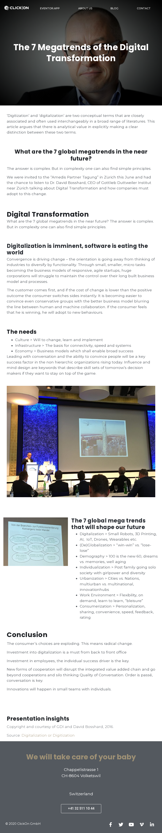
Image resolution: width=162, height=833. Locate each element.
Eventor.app (50, 8)
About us (85, 8)
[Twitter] (121, 824)
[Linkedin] (152, 824)
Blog (114, 8)
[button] (81, 808)
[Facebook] (110, 824)
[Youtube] (131, 824)
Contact (144, 8)
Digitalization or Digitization (48, 735)
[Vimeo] (141, 824)
